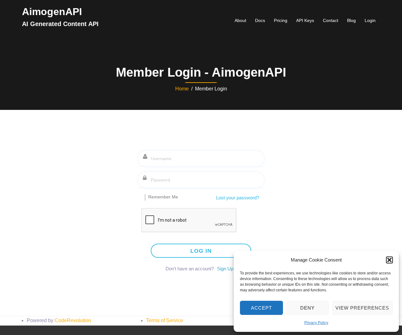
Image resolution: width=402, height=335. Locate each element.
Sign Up (225, 268)
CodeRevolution (73, 320)
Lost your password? (237, 197)
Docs (260, 20)
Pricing (280, 20)
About (240, 20)
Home (182, 88)
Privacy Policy (316, 323)
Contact (330, 20)
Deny (307, 308)
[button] (389, 260)
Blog (351, 20)
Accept (261, 308)
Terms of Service (164, 320)
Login (370, 20)
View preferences (362, 308)
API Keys (305, 20)
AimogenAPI (52, 11)
